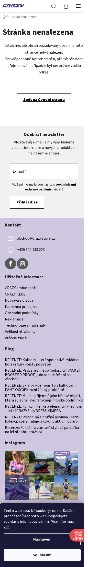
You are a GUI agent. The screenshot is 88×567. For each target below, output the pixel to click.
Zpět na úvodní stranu (44, 99)
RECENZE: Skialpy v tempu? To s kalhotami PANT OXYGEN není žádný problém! (41, 387)
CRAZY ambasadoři (20, 288)
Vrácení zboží (16, 338)
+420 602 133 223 (31, 249)
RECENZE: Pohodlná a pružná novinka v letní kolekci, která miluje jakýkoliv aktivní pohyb (42, 419)
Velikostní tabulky (20, 332)
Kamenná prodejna (21, 307)
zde (7, 527)
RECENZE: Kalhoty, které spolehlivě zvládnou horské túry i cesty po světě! (42, 362)
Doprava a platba (19, 300)
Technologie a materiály (25, 325)
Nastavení (42, 539)
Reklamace (14, 319)
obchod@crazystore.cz (36, 238)
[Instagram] (22, 263)
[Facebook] (10, 263)
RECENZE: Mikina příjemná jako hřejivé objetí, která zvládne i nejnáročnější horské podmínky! (44, 398)
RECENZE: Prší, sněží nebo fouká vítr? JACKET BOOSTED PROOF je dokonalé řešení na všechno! (43, 374)
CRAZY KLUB (15, 294)
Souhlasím (42, 555)
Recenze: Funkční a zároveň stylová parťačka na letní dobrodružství (42, 430)
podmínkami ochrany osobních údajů (50, 187)
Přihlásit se (27, 202)
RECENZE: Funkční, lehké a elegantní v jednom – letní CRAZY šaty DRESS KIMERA (43, 408)
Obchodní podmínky (21, 313)
